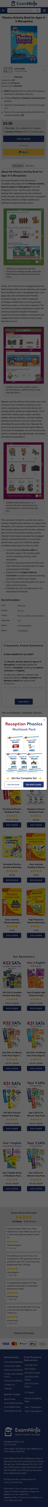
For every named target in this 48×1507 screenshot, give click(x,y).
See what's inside (33, 784)
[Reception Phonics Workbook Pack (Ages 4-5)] (24, 747)
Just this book (13, 784)
